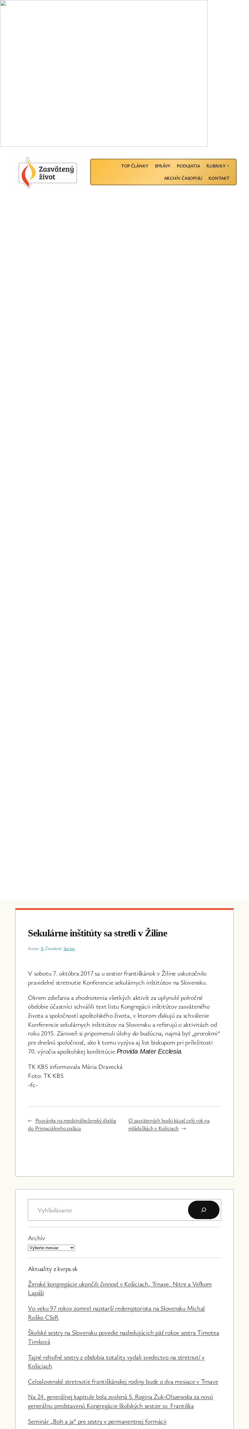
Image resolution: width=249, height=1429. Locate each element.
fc (42, 948)
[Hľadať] (203, 1210)
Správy (70, 948)
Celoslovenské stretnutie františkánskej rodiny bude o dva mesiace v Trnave (123, 1381)
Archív (36, 1237)
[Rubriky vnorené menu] (228, 165)
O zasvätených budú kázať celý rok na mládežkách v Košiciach (168, 1124)
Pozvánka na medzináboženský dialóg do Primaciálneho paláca (72, 1124)
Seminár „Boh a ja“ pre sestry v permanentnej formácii (97, 1421)
